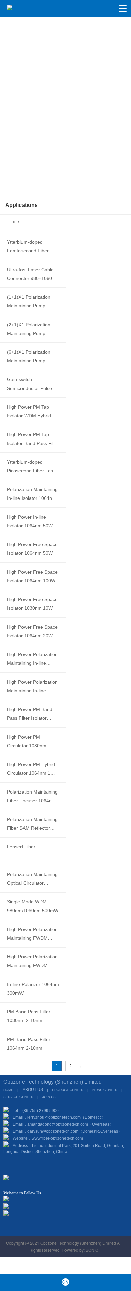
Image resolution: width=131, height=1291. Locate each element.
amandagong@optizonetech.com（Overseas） (70, 1124)
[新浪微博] (31, 1228)
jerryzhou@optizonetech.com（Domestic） (66, 1117)
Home (13, 174)
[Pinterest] (100, 1228)
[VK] (77, 1228)
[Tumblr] (88, 1228)
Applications (41, 174)
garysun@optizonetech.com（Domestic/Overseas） (74, 1131)
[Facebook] (54, 1228)
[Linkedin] (65, 1228)
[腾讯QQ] (43, 1228)
